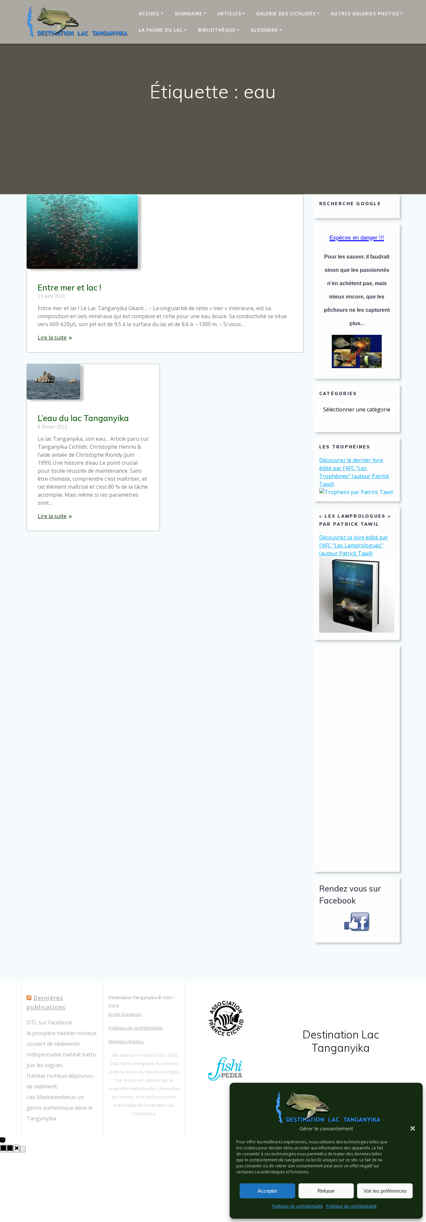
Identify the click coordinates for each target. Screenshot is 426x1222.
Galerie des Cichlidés (286, 13)
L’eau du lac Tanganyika (83, 418)
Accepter (267, 1191)
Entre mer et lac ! (69, 288)
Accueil (149, 13)
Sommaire (188, 13)
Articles (229, 13)
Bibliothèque (217, 30)
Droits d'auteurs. (125, 1014)
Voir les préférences (385, 1191)
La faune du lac (161, 30)
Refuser (326, 1191)
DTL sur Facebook (49, 1022)
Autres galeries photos (365, 13)
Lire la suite (52, 337)
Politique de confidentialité (297, 1206)
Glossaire (264, 30)
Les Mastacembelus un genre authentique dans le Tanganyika (60, 1107)
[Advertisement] (356, 759)
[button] (412, 1128)
